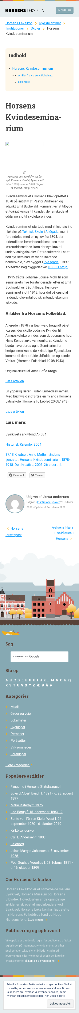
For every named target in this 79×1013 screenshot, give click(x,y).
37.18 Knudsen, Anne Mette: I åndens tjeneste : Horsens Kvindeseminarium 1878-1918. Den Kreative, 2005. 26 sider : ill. (37, 460)
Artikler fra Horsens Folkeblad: (35, 75)
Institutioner (15, 28)
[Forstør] (24, 172)
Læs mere (38, 920)
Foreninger (18, 754)
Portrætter (18, 741)
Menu (64, 10)
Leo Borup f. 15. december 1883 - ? (37, 812)
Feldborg (17, 844)
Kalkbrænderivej (22, 831)
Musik (15, 707)
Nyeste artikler (50, 23)
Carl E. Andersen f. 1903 (28, 837)
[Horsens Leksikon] (24, 11)
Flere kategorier (19, 765)
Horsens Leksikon (18, 23)
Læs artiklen (14, 381)
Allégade (52, 232)
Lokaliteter (18, 720)
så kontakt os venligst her (43, 960)
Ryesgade (51, 262)
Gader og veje (21, 714)
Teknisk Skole (32, 232)
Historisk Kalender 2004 (23, 444)
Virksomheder (21, 747)
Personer (17, 734)
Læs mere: (24, 81)
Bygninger (18, 727)
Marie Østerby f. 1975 (27, 805)
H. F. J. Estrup (58, 267)
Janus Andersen (56, 497)
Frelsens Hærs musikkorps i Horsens (62, 533)
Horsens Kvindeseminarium (32, 68)
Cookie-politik (57, 995)
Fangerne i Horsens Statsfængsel (35, 787)
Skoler (35, 28)
